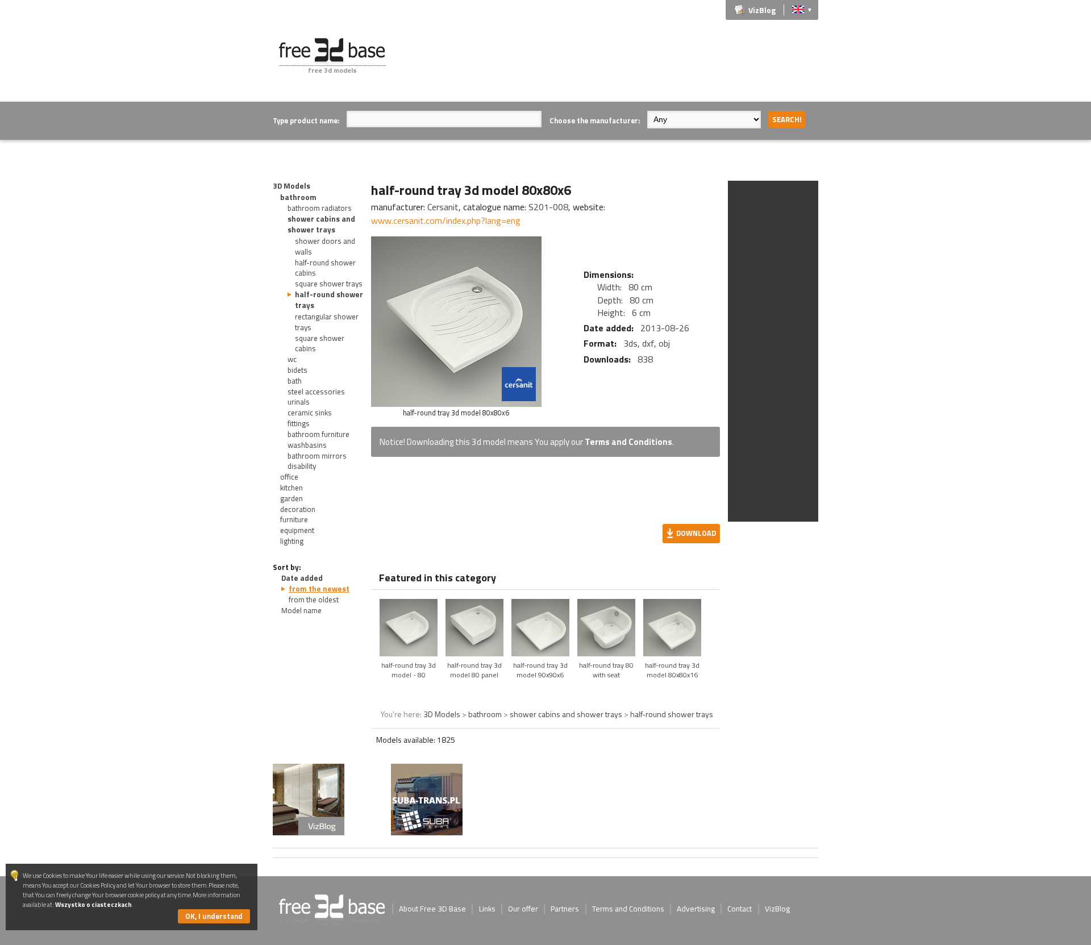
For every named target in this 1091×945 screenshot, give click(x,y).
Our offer (523, 908)
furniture (294, 519)
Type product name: (306, 120)
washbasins (307, 445)
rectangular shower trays (327, 322)
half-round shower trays (329, 300)
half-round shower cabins (325, 268)
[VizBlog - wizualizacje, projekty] (308, 799)
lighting (291, 541)
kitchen (291, 487)
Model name (301, 610)
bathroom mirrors (317, 455)
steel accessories (316, 391)
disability (302, 466)
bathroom (298, 197)
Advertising (696, 908)
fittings (299, 423)
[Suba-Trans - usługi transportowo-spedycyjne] (427, 832)
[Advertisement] (611, 63)
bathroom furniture (318, 434)
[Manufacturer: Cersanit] (519, 384)
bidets (297, 370)
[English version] (798, 9)
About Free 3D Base (432, 908)
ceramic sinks (310, 412)
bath (295, 380)
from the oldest (314, 599)
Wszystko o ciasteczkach (93, 904)
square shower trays (329, 283)
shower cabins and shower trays (321, 224)
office (289, 476)
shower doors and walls (325, 246)
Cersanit (443, 207)
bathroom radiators (320, 208)
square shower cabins (319, 343)
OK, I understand (214, 916)
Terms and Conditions (628, 441)
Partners (565, 908)
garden (291, 498)
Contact (739, 908)
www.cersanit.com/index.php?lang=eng (445, 220)
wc (292, 359)
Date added (302, 578)
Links (487, 908)
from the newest (319, 588)
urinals (299, 401)
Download (696, 533)
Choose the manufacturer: (594, 120)
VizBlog (762, 10)
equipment (297, 530)
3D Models (291, 186)
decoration (297, 509)
